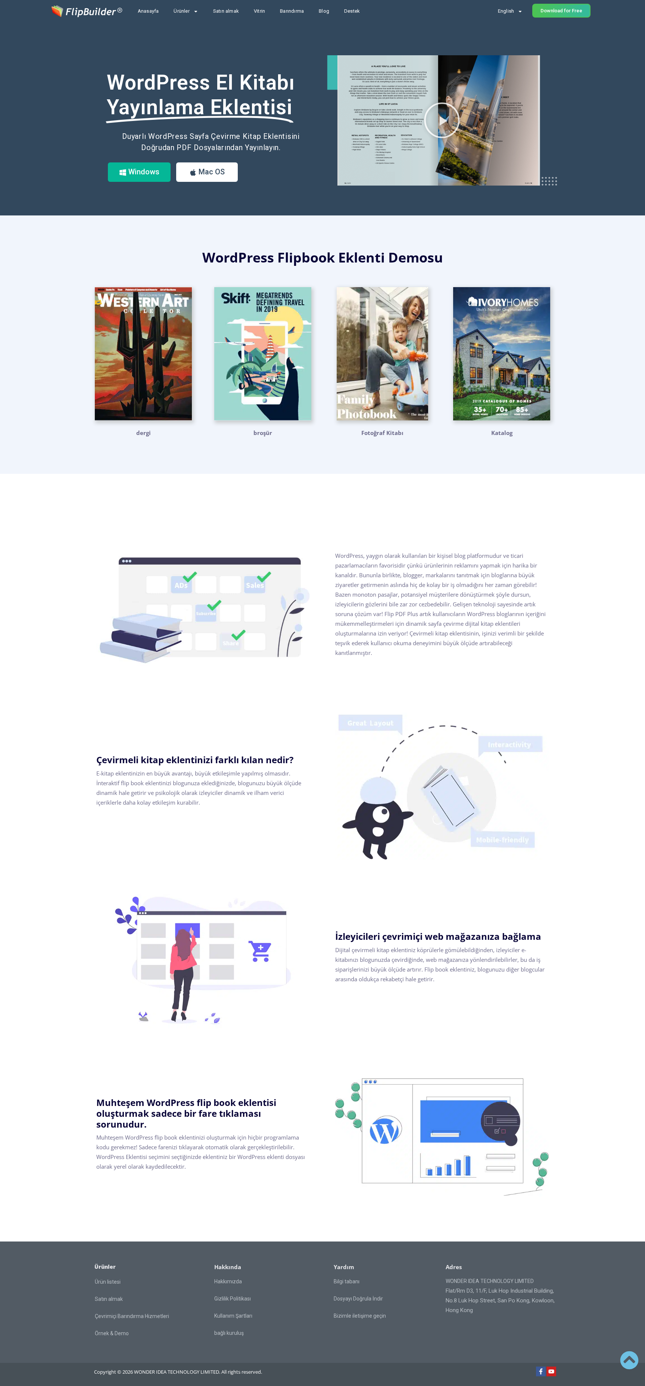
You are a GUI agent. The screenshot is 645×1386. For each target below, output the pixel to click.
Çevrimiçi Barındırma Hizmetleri (132, 1316)
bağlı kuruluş (229, 1333)
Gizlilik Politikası (232, 1299)
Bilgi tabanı (346, 1281)
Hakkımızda (228, 1281)
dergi (143, 432)
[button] (442, 120)
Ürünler (181, 11)
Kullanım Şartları (233, 1316)
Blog (324, 11)
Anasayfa (148, 11)
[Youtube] (551, 1371)
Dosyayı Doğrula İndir (358, 1299)
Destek (352, 11)
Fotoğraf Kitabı (382, 432)
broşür (262, 432)
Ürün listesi (108, 1282)
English (506, 11)
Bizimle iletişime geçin (360, 1316)
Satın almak (226, 11)
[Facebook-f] (541, 1371)
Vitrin (259, 11)
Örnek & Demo (112, 1333)
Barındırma (292, 11)
